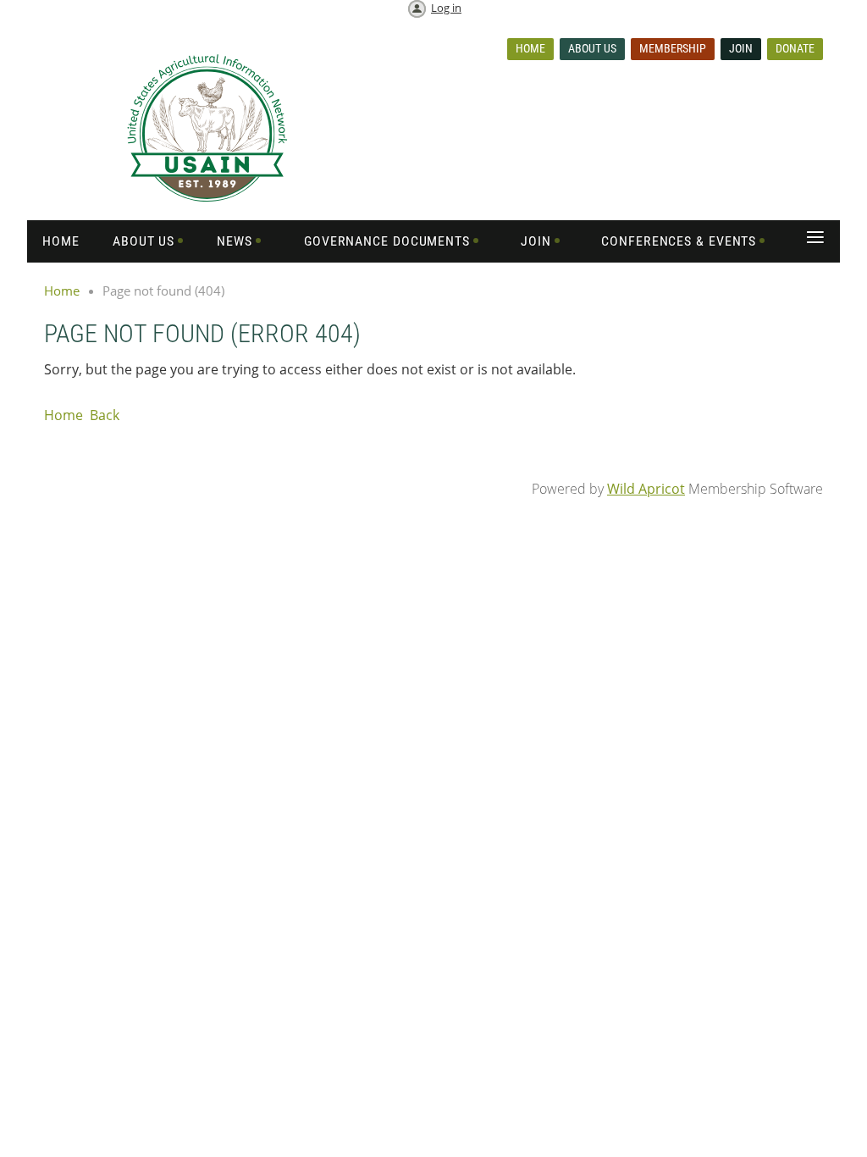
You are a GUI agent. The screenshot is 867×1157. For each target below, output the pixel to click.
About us (592, 48)
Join (741, 48)
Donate (795, 48)
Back (104, 415)
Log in (446, 7)
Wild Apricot (646, 488)
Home (530, 48)
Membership (672, 48)
